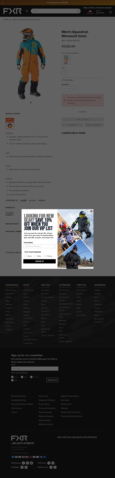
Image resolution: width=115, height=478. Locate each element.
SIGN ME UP (39, 261)
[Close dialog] (91, 211)
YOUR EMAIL (28, 243)
